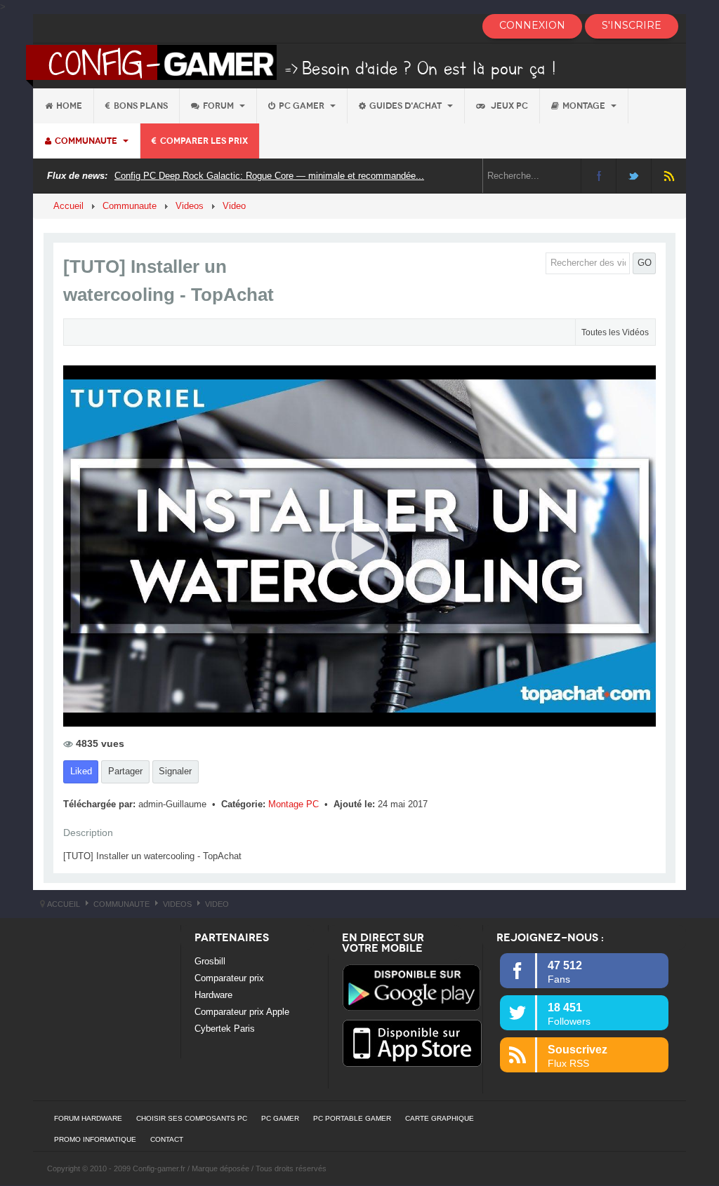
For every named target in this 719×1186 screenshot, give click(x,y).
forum (219, 106)
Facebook (598, 176)
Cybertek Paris (224, 1028)
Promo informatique (95, 1139)
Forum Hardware (88, 1118)
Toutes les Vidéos (615, 332)
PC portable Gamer (352, 1118)
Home (69, 106)
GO (645, 262)
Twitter (633, 176)
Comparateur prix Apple (241, 1011)
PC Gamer (302, 106)
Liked (81, 771)
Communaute (87, 141)
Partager (125, 771)
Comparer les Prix (204, 141)
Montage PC (295, 804)
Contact (166, 1139)
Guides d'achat (406, 106)
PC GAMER (280, 1118)
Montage (584, 106)
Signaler (175, 771)
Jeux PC (508, 106)
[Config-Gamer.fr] (292, 65)
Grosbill (209, 961)
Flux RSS (669, 176)
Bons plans (141, 106)
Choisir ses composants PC (191, 1118)
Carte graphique (439, 1118)
